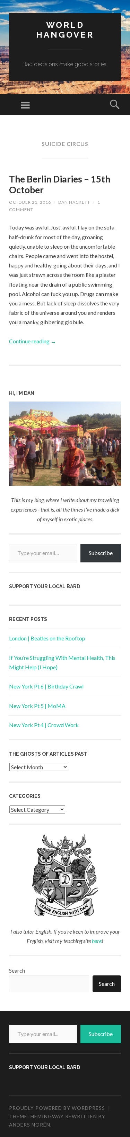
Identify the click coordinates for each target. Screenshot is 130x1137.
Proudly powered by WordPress (57, 1108)
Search (17, 970)
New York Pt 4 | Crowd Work (44, 725)
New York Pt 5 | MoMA (37, 705)
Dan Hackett (74, 202)
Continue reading (32, 341)
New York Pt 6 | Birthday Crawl (46, 686)
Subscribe (101, 553)
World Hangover (65, 30)
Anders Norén (29, 1125)
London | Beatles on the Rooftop (47, 638)
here (97, 940)
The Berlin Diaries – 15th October (59, 184)
